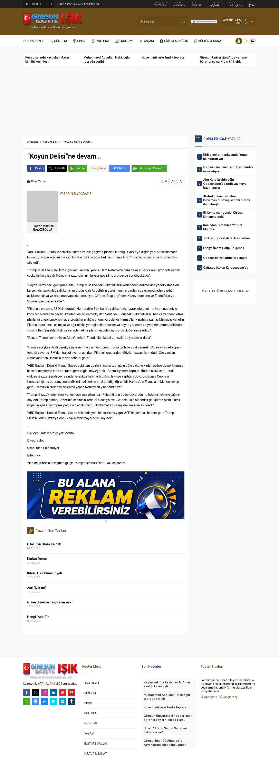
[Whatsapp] (26, 701)
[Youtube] (62, 692)
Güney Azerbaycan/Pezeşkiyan (50, 602)
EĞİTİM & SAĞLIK (95, 743)
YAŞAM (89, 733)
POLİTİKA (90, 713)
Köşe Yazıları (50, 141)
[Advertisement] (139, 100)
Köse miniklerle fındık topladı (79, 4)
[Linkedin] (53, 692)
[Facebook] (26, 692)
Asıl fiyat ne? (36, 588)
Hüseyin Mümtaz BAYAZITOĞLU (42, 227)
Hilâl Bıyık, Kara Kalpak (44, 544)
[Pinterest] (71, 692)
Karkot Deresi (37, 559)
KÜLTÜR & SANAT (95, 753)
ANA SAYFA (92, 683)
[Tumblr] (71, 701)
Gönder (81, 168)
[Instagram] (44, 692)
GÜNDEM (90, 693)
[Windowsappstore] (62, 701)
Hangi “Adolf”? (38, 617)
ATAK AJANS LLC (49, 683)
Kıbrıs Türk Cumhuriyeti (44, 573)
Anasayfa (32, 141)
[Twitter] (35, 692)
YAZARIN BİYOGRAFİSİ (76, 194)
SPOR (88, 703)
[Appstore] (44, 701)
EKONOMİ (90, 723)
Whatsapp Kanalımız (153, 168)
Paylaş (39, 168)
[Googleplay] (53, 701)
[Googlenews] (35, 701)
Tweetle (60, 168)
